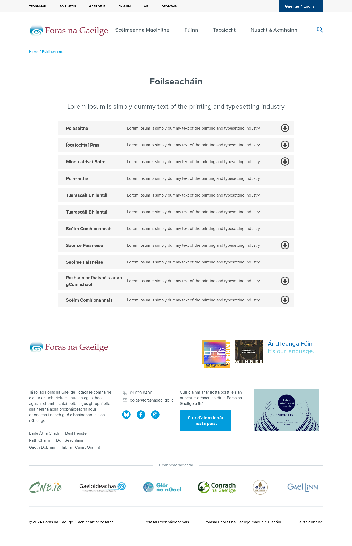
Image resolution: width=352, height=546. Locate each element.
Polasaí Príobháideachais (167, 522)
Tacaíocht (224, 30)
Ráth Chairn (39, 440)
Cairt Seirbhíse (310, 522)
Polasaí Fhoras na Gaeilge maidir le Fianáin (242, 522)
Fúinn (191, 30)
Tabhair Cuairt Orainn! (80, 447)
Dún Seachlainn (70, 440)
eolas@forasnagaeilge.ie (152, 400)
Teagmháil (37, 6)
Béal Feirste (76, 433)
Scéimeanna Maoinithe (142, 30)
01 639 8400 (141, 393)
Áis (146, 6)
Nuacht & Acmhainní (274, 30)
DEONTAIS (169, 6)
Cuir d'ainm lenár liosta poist (206, 420)
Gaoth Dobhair (42, 447)
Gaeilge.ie (97, 6)
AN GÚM (124, 6)
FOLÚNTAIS (68, 6)
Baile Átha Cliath (44, 433)
